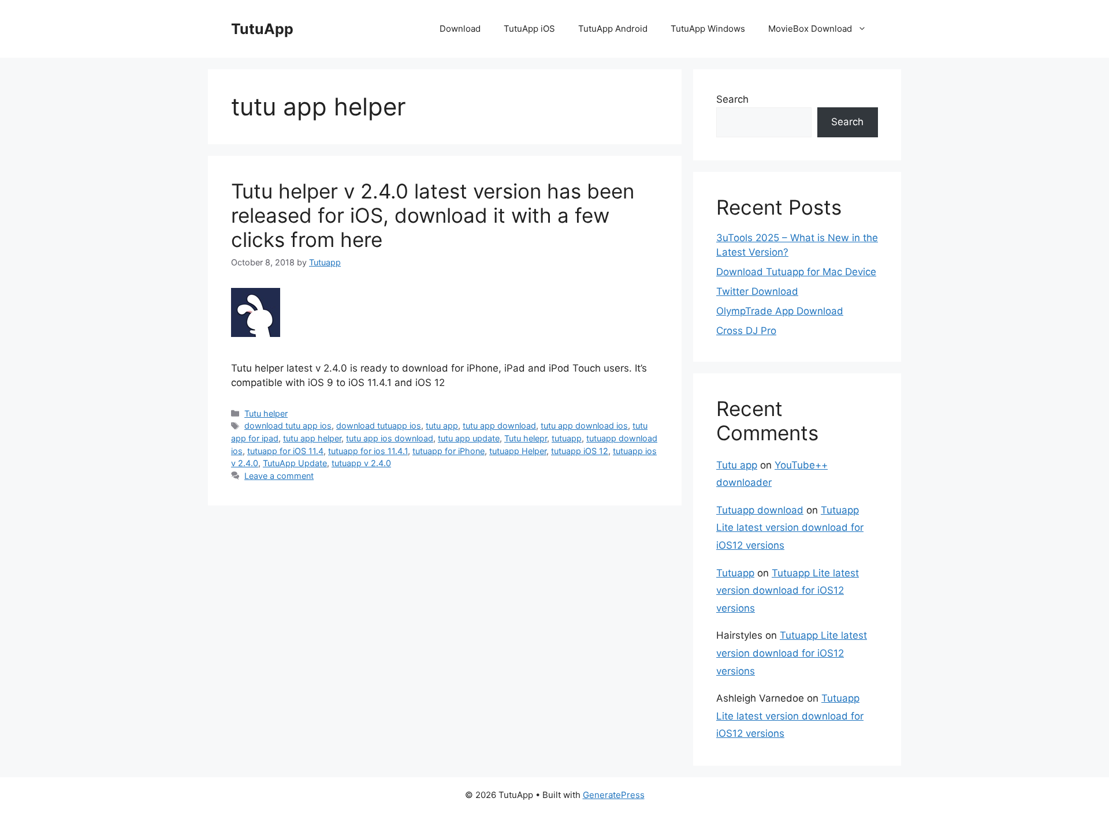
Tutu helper (266, 413)
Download (460, 28)
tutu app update (469, 438)
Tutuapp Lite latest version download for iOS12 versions (790, 527)
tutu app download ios (584, 425)
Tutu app (736, 465)
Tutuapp (735, 573)
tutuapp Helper (517, 451)
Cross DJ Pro (746, 330)
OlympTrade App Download (779, 311)
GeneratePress (614, 794)
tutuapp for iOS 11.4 (285, 451)
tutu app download (499, 425)
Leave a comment (279, 476)
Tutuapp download (759, 510)
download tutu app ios (288, 425)
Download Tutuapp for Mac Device (796, 272)
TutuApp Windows (708, 28)
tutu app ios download (389, 438)
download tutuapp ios (378, 425)
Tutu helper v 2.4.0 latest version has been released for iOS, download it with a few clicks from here (432, 215)
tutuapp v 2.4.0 (361, 463)
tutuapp (567, 438)
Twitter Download (757, 291)
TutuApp (262, 29)
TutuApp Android (612, 28)
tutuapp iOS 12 (579, 451)
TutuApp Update (295, 463)
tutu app (442, 425)
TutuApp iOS (529, 28)
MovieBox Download (810, 28)
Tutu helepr (525, 438)
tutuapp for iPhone (448, 451)
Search (732, 99)
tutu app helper (312, 438)
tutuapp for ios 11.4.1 (368, 451)
